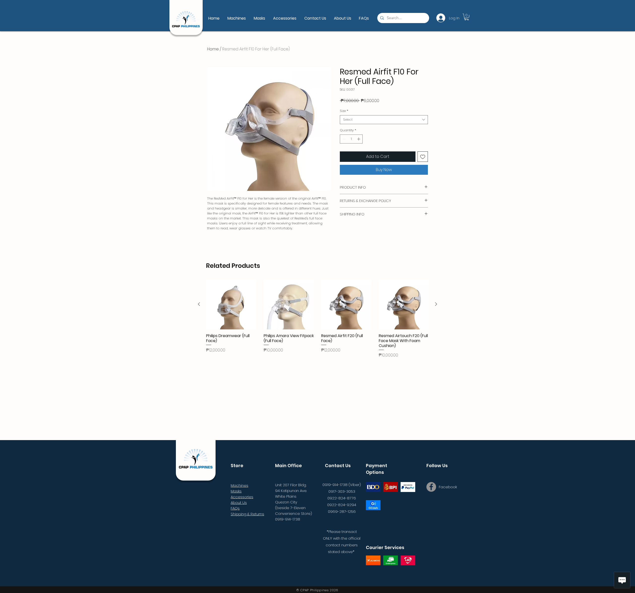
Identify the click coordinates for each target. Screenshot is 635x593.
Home (213, 49)
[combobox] (384, 119)
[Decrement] (344, 139)
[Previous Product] (199, 304)
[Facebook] (431, 487)
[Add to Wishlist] (422, 156)
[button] (467, 17)
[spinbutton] (351, 139)
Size (344, 111)
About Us (239, 502)
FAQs (235, 508)
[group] (317, 318)
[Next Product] (436, 304)
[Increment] (359, 139)
